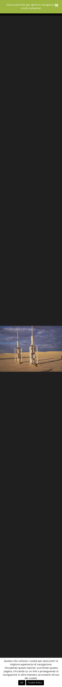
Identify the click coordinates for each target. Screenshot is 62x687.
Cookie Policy (35, 683)
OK (21, 683)
